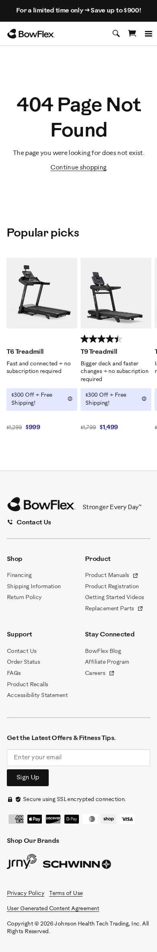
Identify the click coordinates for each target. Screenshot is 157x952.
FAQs (14, 674)
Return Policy (24, 598)
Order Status (23, 662)
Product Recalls (27, 685)
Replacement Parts (114, 609)
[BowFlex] (31, 34)
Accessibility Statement (37, 696)
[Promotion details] (70, 398)
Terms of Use (66, 894)
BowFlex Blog (103, 651)
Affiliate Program (107, 662)
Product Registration (112, 587)
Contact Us (21, 651)
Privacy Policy (25, 894)
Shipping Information (34, 587)
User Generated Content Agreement (53, 909)
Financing (19, 576)
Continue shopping (78, 167)
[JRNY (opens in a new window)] (22, 863)
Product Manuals (111, 576)
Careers (100, 674)
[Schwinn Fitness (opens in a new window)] (77, 866)
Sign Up (28, 777)
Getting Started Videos (114, 598)
